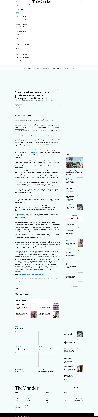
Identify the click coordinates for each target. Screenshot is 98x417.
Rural (24, 31)
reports (23, 200)
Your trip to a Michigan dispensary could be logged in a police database (22, 315)
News (25, 68)
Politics (39, 68)
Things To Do (26, 44)
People (17, 44)
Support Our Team (78, 398)
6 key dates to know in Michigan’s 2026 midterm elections (69, 342)
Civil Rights (18, 18)
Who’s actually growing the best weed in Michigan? (70, 181)
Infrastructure (26, 26)
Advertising (18, 60)
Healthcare (18, 24)
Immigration (18, 26)
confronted (22, 242)
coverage (19, 278)
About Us (18, 52)
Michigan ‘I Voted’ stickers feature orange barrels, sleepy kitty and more (69, 351)
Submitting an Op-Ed (78, 400)
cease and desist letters (32, 152)
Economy (18, 21)
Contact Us (18, 57)
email (30, 182)
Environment (28, 400)
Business (18, 16)
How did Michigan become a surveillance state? (71, 243)
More (65, 392)
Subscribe (74, 1)
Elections (68, 204)
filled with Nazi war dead (47, 247)
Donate (80, 1)
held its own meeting (30, 149)
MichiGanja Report (47, 68)
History (47, 398)
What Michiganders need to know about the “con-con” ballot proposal (70, 255)
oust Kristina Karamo (37, 127)
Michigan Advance (18, 104)
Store (17, 54)
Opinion (25, 51)
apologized (45, 246)
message (19, 160)
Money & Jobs (18, 407)
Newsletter (25, 52)
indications (22, 214)
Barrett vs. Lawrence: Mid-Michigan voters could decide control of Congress (69, 377)
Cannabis (25, 16)
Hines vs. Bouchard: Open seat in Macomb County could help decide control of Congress (69, 368)
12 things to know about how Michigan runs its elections (45, 306)
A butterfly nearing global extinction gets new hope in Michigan (70, 198)
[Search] (28, 6)
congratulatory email (48, 252)
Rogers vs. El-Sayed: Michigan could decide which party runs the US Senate (21, 306)
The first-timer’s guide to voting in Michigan (70, 207)
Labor (17, 28)
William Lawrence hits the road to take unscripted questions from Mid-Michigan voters (69, 359)
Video (17, 51)
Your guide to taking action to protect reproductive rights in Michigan (74, 172)
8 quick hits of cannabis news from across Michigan (70, 190)
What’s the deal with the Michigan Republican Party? (31, 274)
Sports (17, 34)
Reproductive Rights (19, 409)
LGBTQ (25, 28)
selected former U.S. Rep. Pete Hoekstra (28, 125)
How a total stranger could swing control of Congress (71, 266)
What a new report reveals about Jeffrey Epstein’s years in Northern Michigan (45, 315)
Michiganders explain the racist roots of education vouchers (70, 277)
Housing (25, 24)
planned (36, 207)
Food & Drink (26, 41)
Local (34, 68)
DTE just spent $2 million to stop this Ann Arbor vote (70, 232)
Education (25, 21)
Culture (17, 41)
